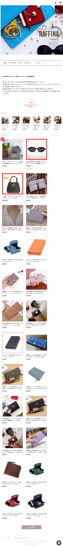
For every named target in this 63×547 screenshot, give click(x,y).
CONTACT (27, 63)
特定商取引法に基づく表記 (20, 538)
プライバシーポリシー (7, 538)
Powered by (29, 544)
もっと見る (31, 527)
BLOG (20, 63)
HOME (5, 63)
